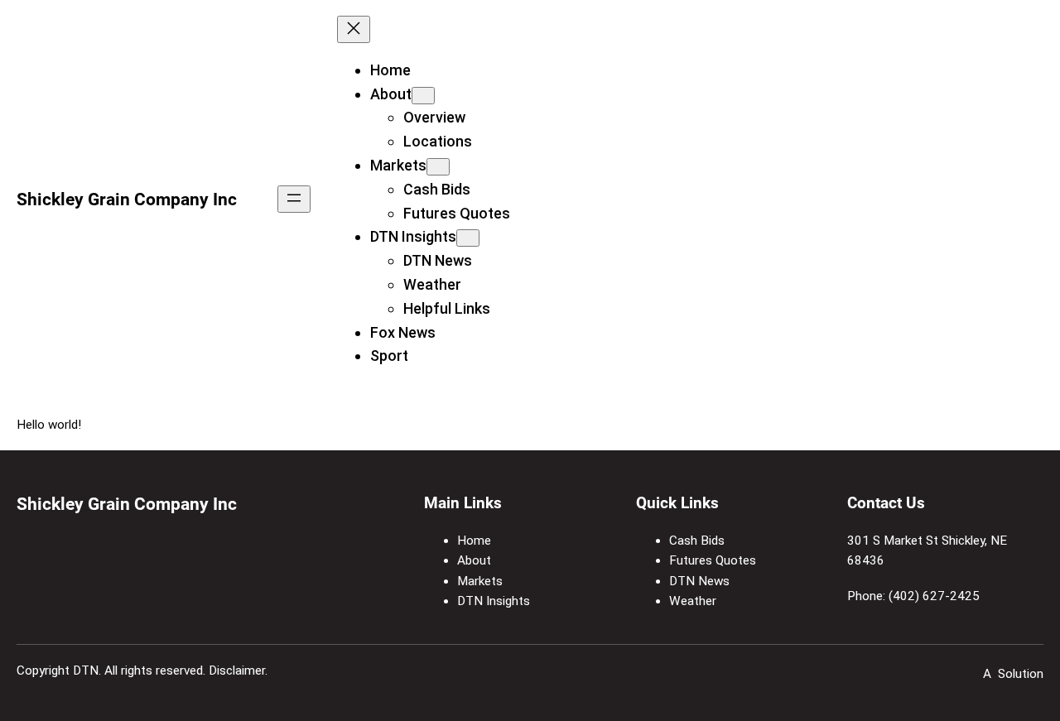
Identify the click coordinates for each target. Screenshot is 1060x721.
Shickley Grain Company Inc (127, 199)
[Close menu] (353, 29)
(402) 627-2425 (934, 596)
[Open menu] (294, 199)
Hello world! (49, 424)
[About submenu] (423, 95)
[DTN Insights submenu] (467, 238)
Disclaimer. (238, 670)
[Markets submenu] (438, 166)
